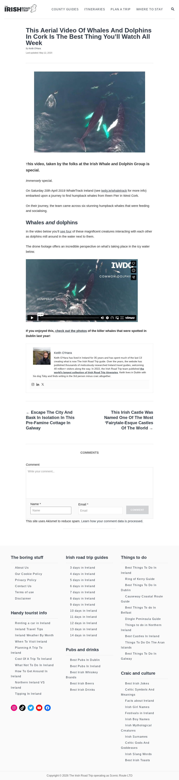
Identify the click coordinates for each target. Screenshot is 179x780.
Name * (35, 504)
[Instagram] (32, 385)
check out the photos (71, 331)
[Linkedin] (37, 385)
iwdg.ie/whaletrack (114, 190)
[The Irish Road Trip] (23, 9)
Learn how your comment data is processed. (112, 521)
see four (65, 231)
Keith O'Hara (35, 48)
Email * (83, 504)
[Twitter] (42, 385)
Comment (33, 464)
